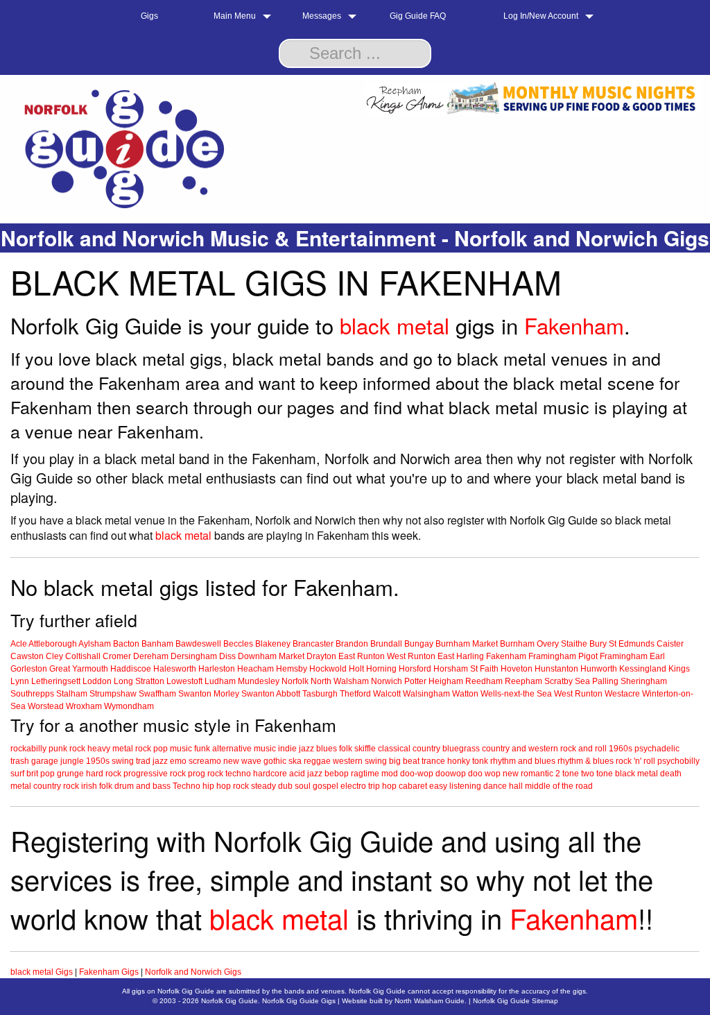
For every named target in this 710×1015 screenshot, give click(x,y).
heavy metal (110, 748)
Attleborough (52, 644)
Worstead (46, 706)
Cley (54, 656)
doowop (450, 773)
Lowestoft (184, 681)
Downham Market (271, 656)
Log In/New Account (540, 16)
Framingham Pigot (563, 656)
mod (389, 773)
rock (77, 748)
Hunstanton (556, 669)
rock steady (254, 786)
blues (326, 748)
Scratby (558, 681)
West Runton (411, 656)
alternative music (244, 748)
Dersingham (194, 656)
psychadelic (656, 748)
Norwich (386, 681)
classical (394, 748)
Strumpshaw (113, 694)
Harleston (216, 669)
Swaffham (157, 694)
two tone (597, 773)
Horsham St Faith (466, 669)
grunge (70, 773)
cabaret (413, 786)
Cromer (117, 656)
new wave (242, 761)
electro (353, 786)
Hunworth (598, 669)
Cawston (27, 656)
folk (345, 748)
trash (19, 761)
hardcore (270, 773)
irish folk (96, 786)
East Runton (361, 656)
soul (303, 786)
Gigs (149, 16)
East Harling (461, 656)
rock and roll (583, 748)
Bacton (126, 644)
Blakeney (273, 644)
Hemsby (291, 669)
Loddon (97, 681)
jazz (306, 748)
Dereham (150, 656)
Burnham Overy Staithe (543, 644)
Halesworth (174, 669)
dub (285, 786)
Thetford (355, 694)
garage (44, 761)
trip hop (382, 786)
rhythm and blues (522, 761)
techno (238, 773)
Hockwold (328, 669)
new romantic (528, 773)
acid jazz (305, 773)
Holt (356, 669)
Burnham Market (466, 644)
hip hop (216, 786)
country (426, 748)
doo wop (484, 773)
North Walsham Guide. (431, 1001)
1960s (620, 748)
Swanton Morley (208, 694)
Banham (157, 644)
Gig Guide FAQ (418, 16)
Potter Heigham (433, 681)
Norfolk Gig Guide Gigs (299, 1001)
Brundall (386, 644)
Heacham (255, 669)
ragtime (365, 773)
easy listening (455, 786)
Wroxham (84, 706)
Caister (670, 644)
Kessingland (642, 669)
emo (178, 761)
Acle (18, 644)
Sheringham (644, 681)
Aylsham (94, 644)
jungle (72, 761)
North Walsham (340, 681)
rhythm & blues (585, 761)
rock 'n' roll (635, 761)
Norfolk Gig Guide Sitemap (515, 1001)
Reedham (484, 681)
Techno (186, 786)
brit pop (40, 773)
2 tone (567, 773)
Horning (381, 669)
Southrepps (32, 694)
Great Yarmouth (78, 669)
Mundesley (258, 681)
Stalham (71, 694)
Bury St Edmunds (622, 644)
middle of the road (559, 786)
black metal (394, 325)
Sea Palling (596, 681)
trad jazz (152, 761)
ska (295, 761)
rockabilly (28, 748)
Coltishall (83, 656)
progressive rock (154, 773)
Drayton (321, 656)
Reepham (523, 681)
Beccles (238, 644)
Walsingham (426, 694)
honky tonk (467, 761)
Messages (321, 16)
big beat (404, 761)
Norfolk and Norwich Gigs (193, 972)
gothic (274, 761)
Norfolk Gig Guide (229, 1001)
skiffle (365, 748)
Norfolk (295, 681)
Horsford (415, 669)
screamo (205, 761)
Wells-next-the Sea (516, 694)
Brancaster (313, 644)
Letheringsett (55, 681)
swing (123, 761)
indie (287, 748)
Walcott (387, 694)
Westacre (622, 694)
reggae (317, 761)
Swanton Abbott (270, 694)
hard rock (103, 773)
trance (433, 761)
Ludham (220, 681)
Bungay (418, 644)
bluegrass (461, 748)
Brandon (352, 644)
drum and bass (142, 786)
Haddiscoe (130, 669)
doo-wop (416, 773)
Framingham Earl (632, 656)
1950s (98, 761)
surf (17, 773)
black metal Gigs (41, 972)
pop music (172, 748)
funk (202, 748)
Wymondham (129, 706)
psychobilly (678, 761)
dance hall (503, 786)
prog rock (205, 773)
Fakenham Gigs (109, 972)
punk (58, 748)
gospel (325, 786)
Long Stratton (139, 681)
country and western (520, 748)
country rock (56, 786)
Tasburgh (320, 694)
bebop (336, 773)
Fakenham (574, 325)
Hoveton (516, 669)
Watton (465, 694)
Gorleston (28, 669)
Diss (227, 656)
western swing (360, 761)
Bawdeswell (198, 644)
